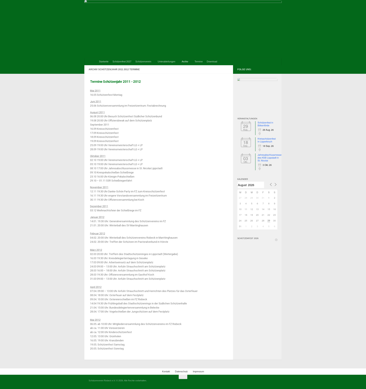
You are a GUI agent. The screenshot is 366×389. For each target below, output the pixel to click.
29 (268, 220)
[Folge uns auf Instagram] (275, 69)
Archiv (185, 61)
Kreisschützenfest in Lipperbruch (267, 140)
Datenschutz (181, 371)
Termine (199, 61)
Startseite (104, 61)
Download (212, 61)
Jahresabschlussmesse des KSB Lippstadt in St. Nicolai (270, 157)
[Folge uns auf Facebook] (271, 69)
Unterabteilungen (166, 61)
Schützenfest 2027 (122, 61)
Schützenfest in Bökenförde (265, 124)
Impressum (198, 371)
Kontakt (166, 371)
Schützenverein (143, 61)
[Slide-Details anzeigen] (257, 80)
